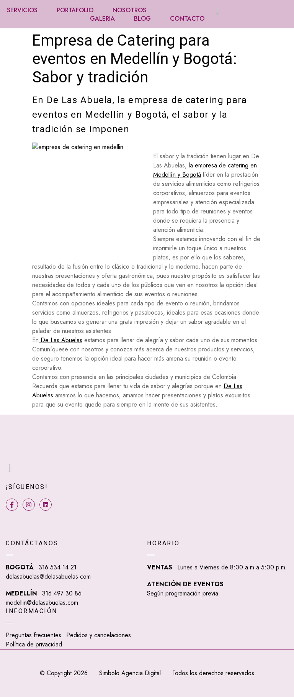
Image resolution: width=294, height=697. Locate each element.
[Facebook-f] (12, 505)
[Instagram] (29, 505)
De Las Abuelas (60, 340)
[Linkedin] (45, 505)
